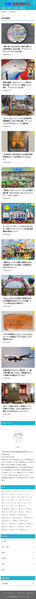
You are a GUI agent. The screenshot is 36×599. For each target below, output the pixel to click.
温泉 (22, 526)
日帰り (14, 526)
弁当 (5, 523)
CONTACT (22, 8)
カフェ (6, 494)
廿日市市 (25, 520)
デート (15, 500)
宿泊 (29, 512)
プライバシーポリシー (9, 593)
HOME (3, 8)
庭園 (16, 520)
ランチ (6, 506)
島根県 (14, 514)
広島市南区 (29, 517)
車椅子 (15, 529)
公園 (23, 509)
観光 (3, 564)
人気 (15, 509)
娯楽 (3, 552)
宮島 (22, 512)
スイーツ (16, 497)
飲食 (3, 569)
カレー (14, 494)
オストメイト (28, 491)
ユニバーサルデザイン (9, 503)
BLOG (15, 8)
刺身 (30, 509)
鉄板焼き (24, 529)
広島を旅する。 (14, 596)
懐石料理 (13, 523)
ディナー (6, 500)
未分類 (4, 558)
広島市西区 (7, 520)
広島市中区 (7, 517)
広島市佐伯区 (18, 517)
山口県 (5, 514)
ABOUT (9, 8)
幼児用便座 (24, 514)
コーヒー (6, 497)
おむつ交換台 (7, 491)
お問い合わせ (30, 593)
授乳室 (22, 523)
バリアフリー (25, 500)
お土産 (17, 491)
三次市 (23, 506)
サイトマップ (20, 593)
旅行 (5, 526)
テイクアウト (27, 497)
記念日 (6, 529)
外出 (5, 512)
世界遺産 (6, 509)
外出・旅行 (5, 547)
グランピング (25, 494)
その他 (4, 541)
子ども (14, 512)
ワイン (14, 506)
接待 (31, 523)
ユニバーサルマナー (24, 503)
